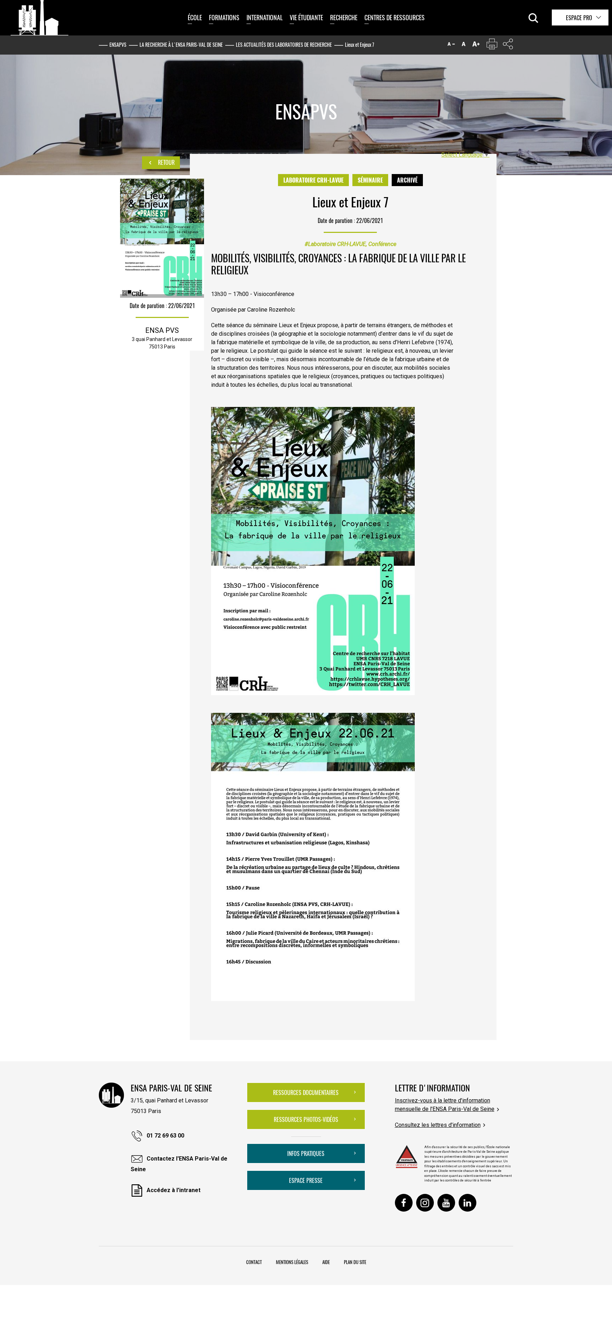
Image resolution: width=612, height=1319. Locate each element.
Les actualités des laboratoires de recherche (284, 44)
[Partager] (508, 46)
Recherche (343, 17)
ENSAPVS (117, 44)
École (195, 17)
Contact (254, 1261)
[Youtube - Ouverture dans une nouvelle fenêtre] (446, 1203)
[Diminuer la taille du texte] (451, 46)
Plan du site (355, 1261)
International (264, 17)
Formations (224, 17)
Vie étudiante (306, 17)
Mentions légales (292, 1261)
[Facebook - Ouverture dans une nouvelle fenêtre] (404, 1203)
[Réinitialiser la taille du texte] (463, 46)
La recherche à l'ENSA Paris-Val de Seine (181, 44)
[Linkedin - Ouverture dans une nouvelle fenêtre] (467, 1203)
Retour (166, 162)
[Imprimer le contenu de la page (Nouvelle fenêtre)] (492, 46)
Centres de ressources (394, 17)
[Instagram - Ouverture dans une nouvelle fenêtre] (425, 1203)
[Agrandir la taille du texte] (476, 46)
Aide (326, 1261)
